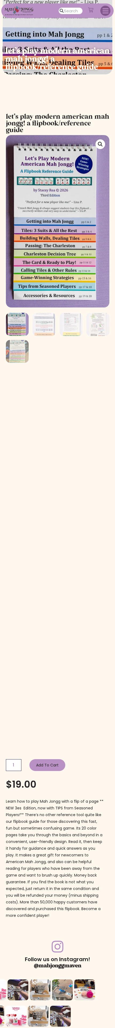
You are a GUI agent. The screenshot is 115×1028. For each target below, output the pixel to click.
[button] (105, 11)
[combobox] (71, 11)
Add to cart (47, 765)
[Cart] (90, 10)
